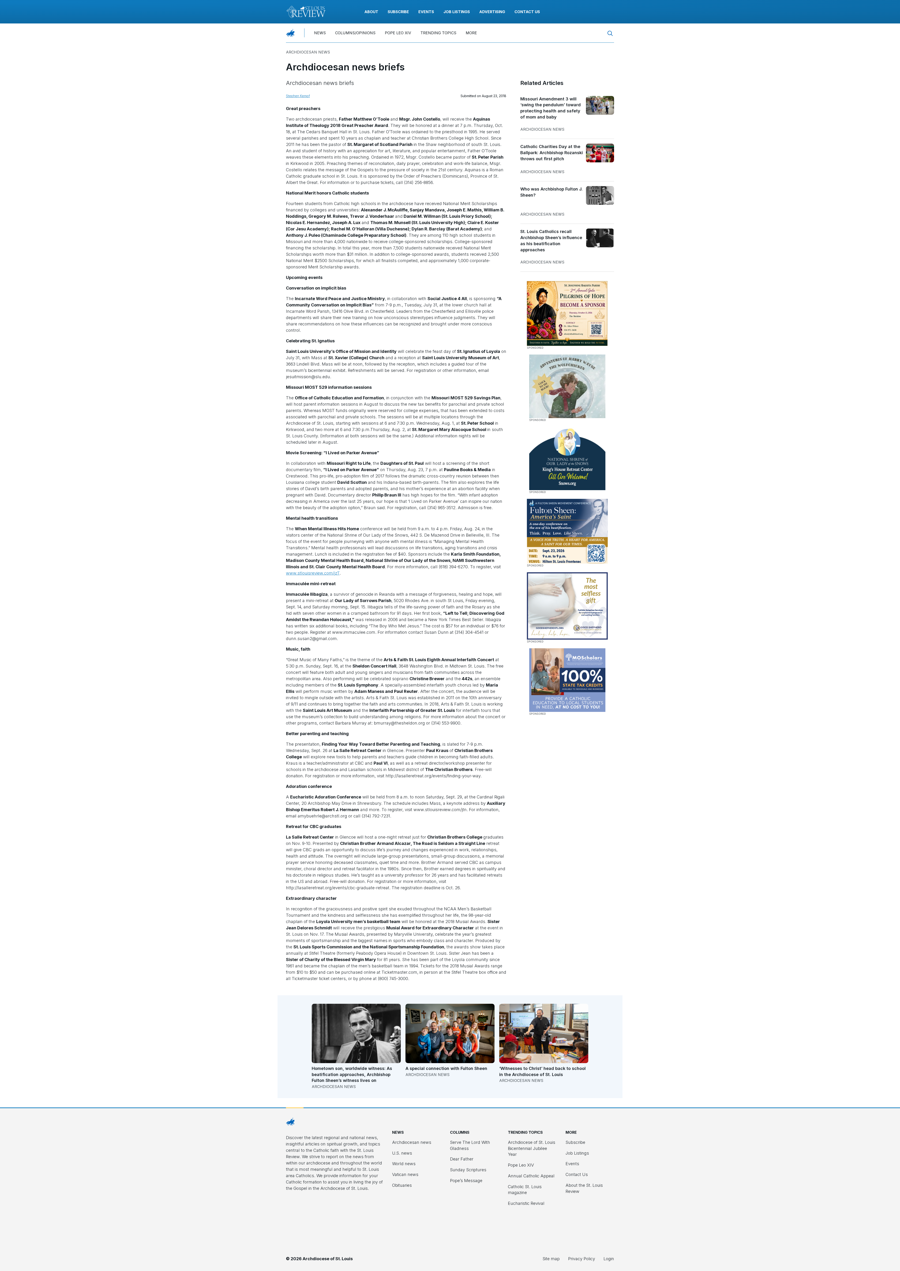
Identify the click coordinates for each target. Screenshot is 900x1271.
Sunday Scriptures (468, 1169)
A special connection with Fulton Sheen (446, 1068)
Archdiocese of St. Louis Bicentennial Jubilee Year (531, 1148)
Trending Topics (438, 33)
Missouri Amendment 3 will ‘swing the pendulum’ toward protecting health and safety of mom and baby (550, 107)
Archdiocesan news (308, 52)
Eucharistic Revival (526, 1203)
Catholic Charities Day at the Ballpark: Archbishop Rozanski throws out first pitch (551, 152)
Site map (551, 1258)
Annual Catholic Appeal (531, 1175)
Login (609, 1258)
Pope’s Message (466, 1180)
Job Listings (456, 11)
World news (404, 1163)
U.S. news (402, 1153)
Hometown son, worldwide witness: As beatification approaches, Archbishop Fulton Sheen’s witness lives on (352, 1074)
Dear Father (461, 1158)
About (371, 11)
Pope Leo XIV (398, 33)
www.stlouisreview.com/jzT (313, 573)
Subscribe (398, 11)
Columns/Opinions (355, 33)
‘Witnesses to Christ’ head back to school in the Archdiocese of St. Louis (542, 1071)
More (471, 33)
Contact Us (527, 11)
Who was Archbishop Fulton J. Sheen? (551, 192)
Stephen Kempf (298, 96)
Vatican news (405, 1174)
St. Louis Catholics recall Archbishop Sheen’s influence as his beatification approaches (551, 240)
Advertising (492, 11)
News (320, 33)
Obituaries (402, 1185)
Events (426, 11)
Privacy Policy (581, 1258)
